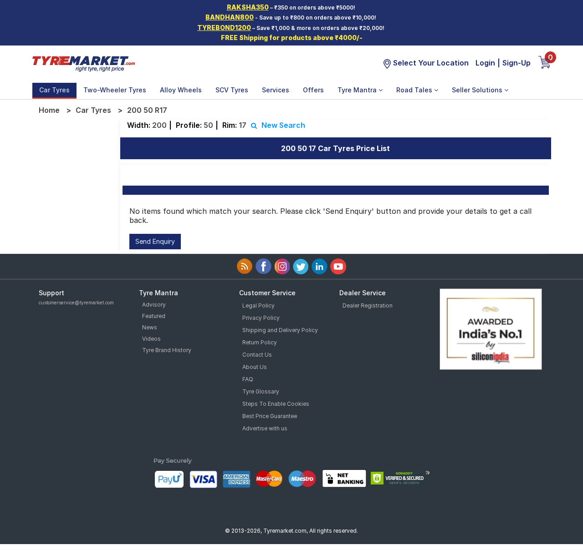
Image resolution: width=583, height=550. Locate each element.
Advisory (154, 304)
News (149, 327)
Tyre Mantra (358, 90)
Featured (153, 316)
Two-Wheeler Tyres (114, 90)
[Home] (83, 62)
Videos (151, 338)
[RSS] (245, 266)
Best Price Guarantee (269, 416)
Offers (313, 90)
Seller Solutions (478, 90)
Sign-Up (516, 62)
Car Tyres (54, 90)
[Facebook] (263, 266)
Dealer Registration (368, 305)
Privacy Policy (261, 317)
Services (275, 90)
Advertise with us (264, 428)
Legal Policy (258, 305)
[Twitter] (301, 266)
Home (49, 110)
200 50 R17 (147, 110)
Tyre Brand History (166, 350)
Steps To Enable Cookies (275, 403)
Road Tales (415, 90)
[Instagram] (282, 266)
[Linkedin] (319, 266)
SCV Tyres (231, 90)
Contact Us (257, 354)
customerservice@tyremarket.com (76, 302)
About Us (254, 366)
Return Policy (259, 342)
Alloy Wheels (181, 90)
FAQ (247, 379)
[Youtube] (338, 266)
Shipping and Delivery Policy (280, 330)
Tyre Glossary (260, 391)
